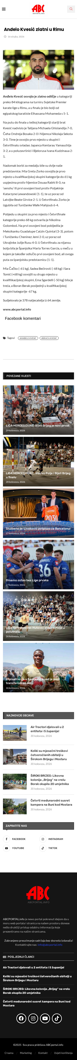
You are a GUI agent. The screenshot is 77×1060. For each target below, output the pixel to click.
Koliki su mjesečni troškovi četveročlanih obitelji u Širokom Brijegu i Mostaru (49, 755)
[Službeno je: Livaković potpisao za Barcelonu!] (38, 513)
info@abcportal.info (50, 944)
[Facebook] (21, 1018)
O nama (9, 1052)
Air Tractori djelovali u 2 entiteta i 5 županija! (47, 729)
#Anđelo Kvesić (28, 338)
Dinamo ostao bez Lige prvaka (27, 580)
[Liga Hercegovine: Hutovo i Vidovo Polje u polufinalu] (38, 616)
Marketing (26, 1052)
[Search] (71, 9)
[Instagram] (33, 1018)
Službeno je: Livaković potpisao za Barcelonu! (38, 528)
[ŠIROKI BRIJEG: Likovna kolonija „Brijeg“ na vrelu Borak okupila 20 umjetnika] (15, 781)
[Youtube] (45, 1018)
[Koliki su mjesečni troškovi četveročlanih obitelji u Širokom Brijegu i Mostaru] (15, 757)
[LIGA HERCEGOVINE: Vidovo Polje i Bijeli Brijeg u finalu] (38, 461)
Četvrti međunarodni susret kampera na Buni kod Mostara (51, 802)
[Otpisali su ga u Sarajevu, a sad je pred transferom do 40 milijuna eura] (38, 667)
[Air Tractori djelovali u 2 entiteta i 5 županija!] (15, 733)
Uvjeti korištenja (63, 1052)
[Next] (70, 376)
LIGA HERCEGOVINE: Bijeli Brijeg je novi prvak (37, 425)
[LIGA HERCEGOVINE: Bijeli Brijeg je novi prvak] (38, 410)
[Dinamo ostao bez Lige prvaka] (38, 564)
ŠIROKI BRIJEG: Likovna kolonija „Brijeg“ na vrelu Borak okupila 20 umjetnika (50, 780)
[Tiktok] (57, 1018)
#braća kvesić (49, 338)
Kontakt (43, 1052)
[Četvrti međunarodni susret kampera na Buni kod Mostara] (15, 806)
